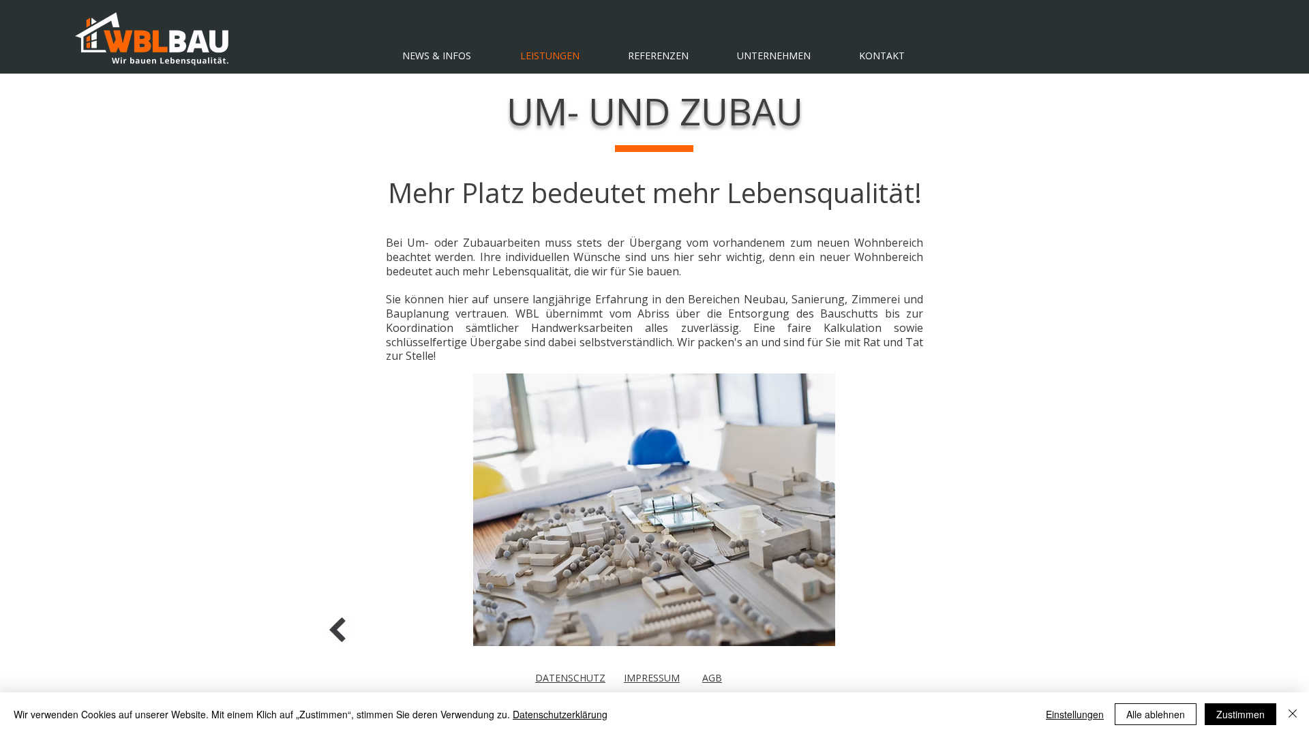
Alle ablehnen (1155, 714)
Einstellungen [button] (1075, 714)
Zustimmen (1240, 714)
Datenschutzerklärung (560, 714)
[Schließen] (1292, 714)
